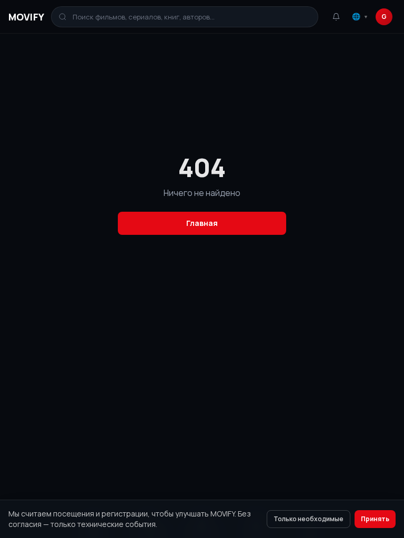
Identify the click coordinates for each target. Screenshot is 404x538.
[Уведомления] (336, 16)
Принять (375, 518)
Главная (202, 223)
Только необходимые (309, 518)
